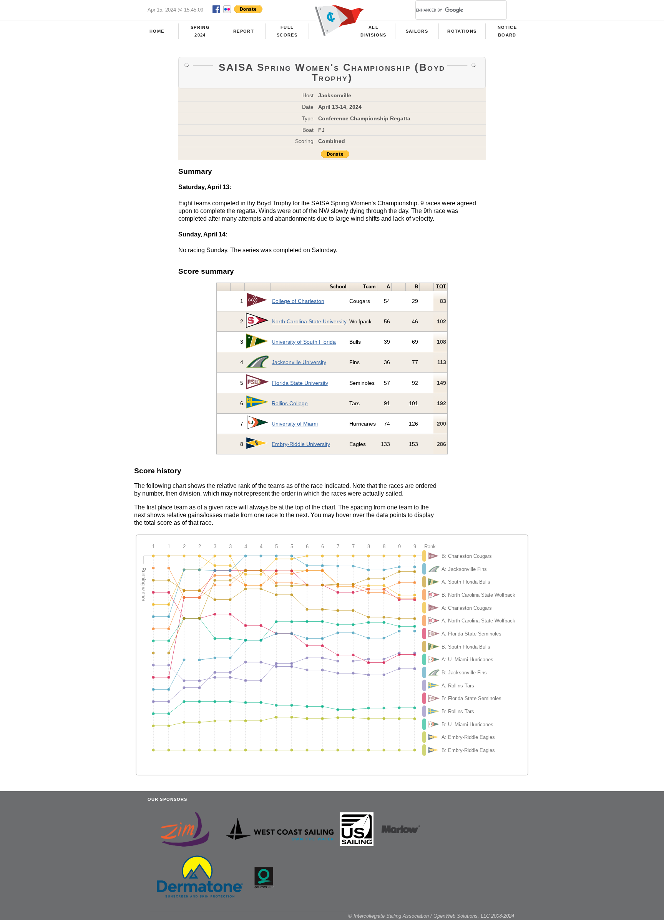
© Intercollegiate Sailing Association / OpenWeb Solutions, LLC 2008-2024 (431, 916)
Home (156, 31)
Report (243, 31)
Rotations (461, 31)
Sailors (417, 31)
